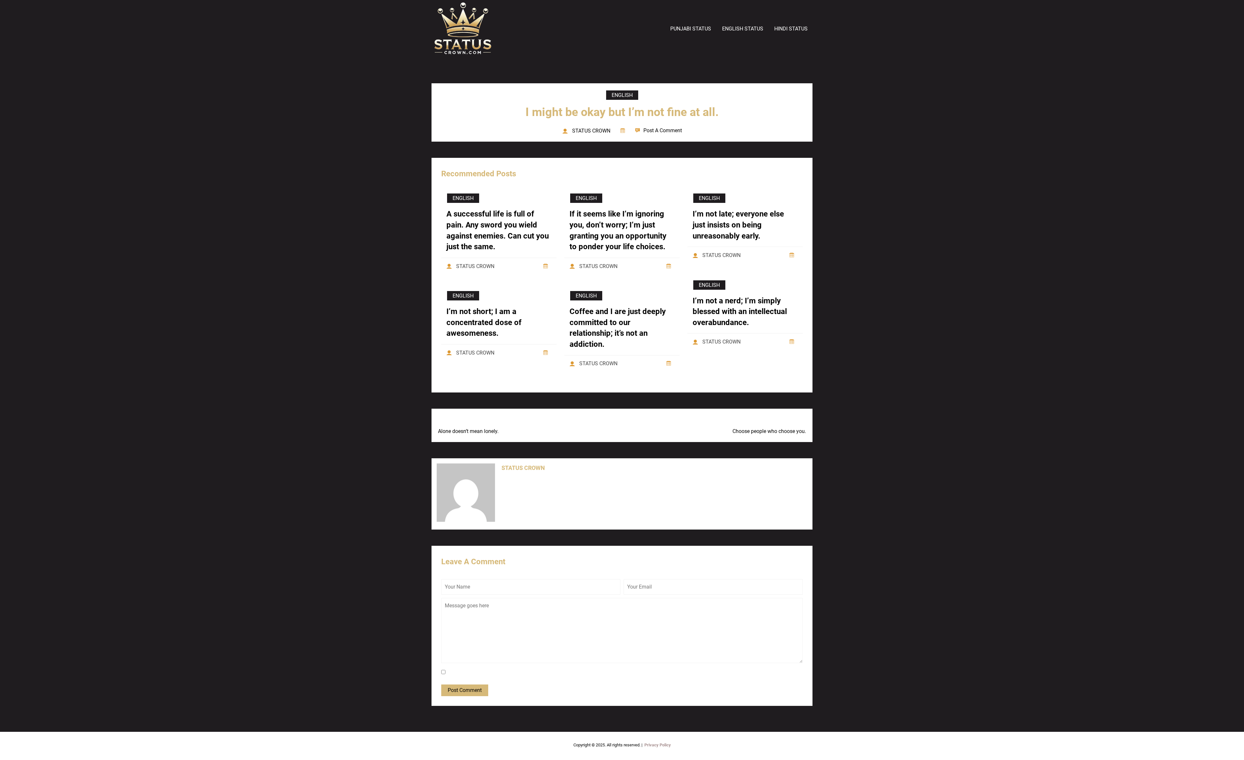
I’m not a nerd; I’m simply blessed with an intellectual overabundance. (740, 311)
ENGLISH (622, 95)
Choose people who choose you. (769, 431)
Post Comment (465, 690)
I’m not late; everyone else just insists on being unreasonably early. (738, 224)
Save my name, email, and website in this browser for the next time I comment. (536, 672)
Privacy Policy (657, 744)
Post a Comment (662, 130)
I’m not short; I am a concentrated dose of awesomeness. (484, 322)
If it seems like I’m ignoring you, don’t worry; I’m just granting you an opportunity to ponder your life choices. (618, 230)
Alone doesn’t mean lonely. (468, 431)
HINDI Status (791, 28)
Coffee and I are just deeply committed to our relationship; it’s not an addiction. (618, 328)
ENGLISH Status (742, 28)
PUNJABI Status (690, 28)
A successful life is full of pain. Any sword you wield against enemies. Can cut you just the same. (497, 230)
